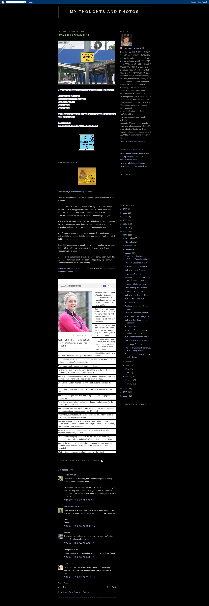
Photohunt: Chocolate (133, 274)
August (128, 253)
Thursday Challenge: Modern (136, 313)
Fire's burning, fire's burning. (136, 288)
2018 (125, 213)
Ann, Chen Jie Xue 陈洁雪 (79, 460)
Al (65, 532)
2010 (125, 392)
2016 (125, 220)
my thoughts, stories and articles (133, 166)
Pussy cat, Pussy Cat (134, 291)
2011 (125, 388)
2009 (125, 396)
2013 (125, 231)
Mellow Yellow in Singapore (136, 270)
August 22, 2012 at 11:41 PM (79, 577)
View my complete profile (132, 142)
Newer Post (62, 587)
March (128, 376)
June (127, 365)
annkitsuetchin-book (128, 160)
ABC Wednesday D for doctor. (137, 337)
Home (87, 587)
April (127, 373)
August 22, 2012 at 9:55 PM (79, 557)
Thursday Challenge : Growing (137, 284)
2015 (125, 224)
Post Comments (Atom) (79, 592)
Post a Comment (65, 583)
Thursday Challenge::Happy (136, 263)
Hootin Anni (68, 475)
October (129, 246)
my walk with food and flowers (132, 163)
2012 (125, 235)
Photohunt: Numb (132, 326)
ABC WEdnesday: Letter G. (136, 266)
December (129, 238)
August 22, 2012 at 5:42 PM (79, 543)
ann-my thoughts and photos (132, 156)
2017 (125, 217)
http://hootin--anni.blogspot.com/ (71, 162)
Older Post (111, 587)
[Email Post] (101, 460)
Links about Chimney (133, 344)
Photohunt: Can (131, 302)
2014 (125, 228)
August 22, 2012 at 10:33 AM (79, 526)
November (129, 242)
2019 (125, 209)
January (129, 384)
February (129, 380)
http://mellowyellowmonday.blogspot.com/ (75, 192)
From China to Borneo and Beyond (134, 153)
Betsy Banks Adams (72, 506)
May (127, 369)
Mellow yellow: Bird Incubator (137, 340)
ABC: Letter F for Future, (135, 299)
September (130, 249)
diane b (67, 563)
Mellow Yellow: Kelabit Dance (137, 295)
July (127, 362)
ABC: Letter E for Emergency (137, 316)
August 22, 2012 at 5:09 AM (79, 500)
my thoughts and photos (104, 12)
